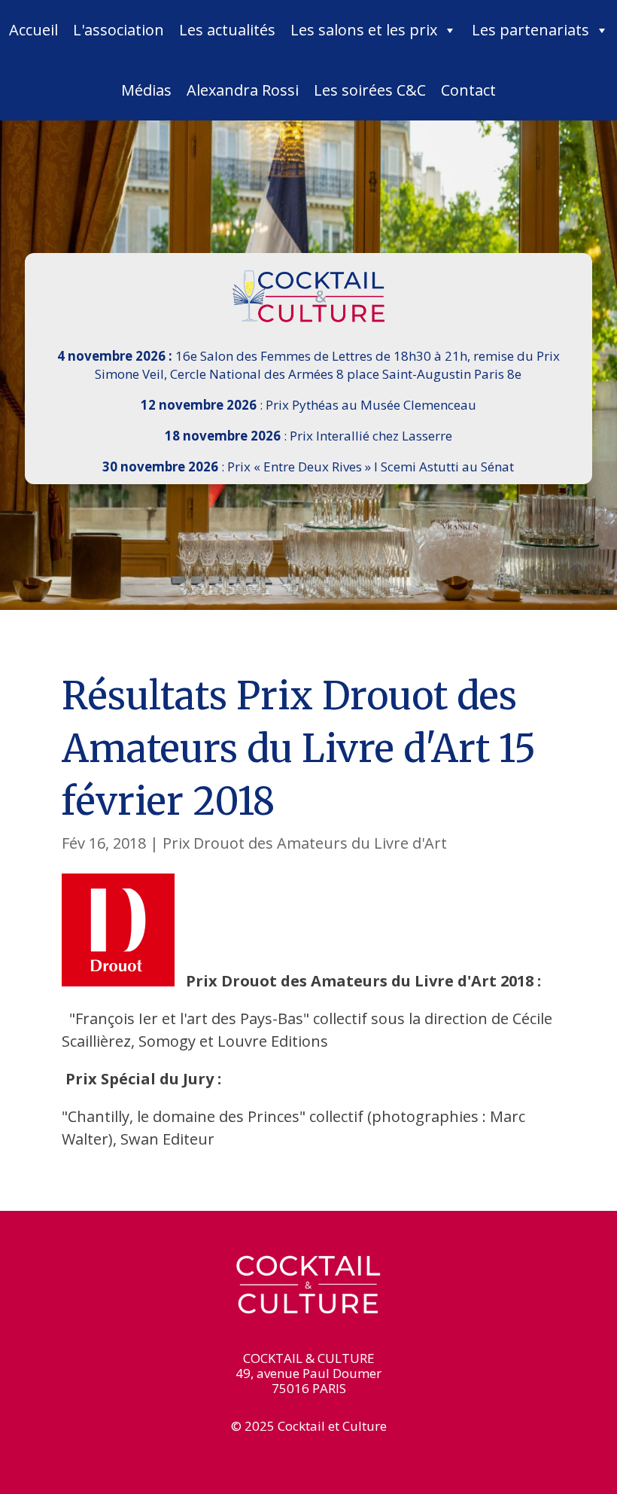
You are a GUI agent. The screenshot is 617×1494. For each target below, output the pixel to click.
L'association (118, 30)
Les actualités (227, 30)
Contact (468, 90)
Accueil (33, 30)
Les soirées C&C (370, 90)
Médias (146, 90)
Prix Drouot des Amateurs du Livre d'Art (305, 843)
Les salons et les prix (363, 30)
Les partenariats (530, 30)
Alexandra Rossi (243, 90)
